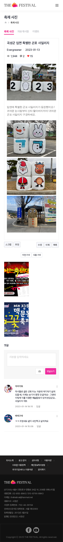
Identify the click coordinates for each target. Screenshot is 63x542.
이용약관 (48, 460)
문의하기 (41, 469)
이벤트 (35, 31)
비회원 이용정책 (19, 465)
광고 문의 (22, 460)
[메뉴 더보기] (57, 387)
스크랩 (8, 244)
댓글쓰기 (51, 371)
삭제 (47, 245)
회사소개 (9, 460)
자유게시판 (23, 31)
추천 (17, 244)
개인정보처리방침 (38, 465)
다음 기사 (37, 255)
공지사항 (35, 460)
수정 (40, 245)
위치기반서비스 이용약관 (22, 469)
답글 (38, 406)
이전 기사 (26, 255)
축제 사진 (9, 31)
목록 (55, 245)
